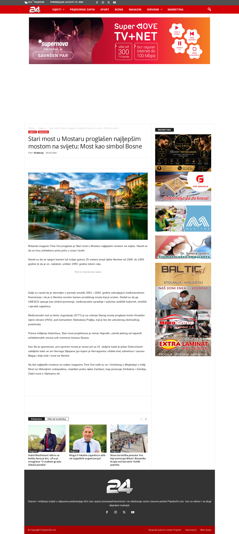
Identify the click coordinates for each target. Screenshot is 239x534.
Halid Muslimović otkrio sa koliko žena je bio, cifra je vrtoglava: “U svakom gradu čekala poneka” (44, 459)
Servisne (153, 9)
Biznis (119, 9)
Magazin (135, 9)
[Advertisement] (119, 96)
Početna (31, 128)
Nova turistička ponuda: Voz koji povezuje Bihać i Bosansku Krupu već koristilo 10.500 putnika (128, 459)
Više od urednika (56, 418)
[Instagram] (103, 2)
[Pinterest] (49, 163)
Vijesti (56, 9)
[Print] (83, 163)
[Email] (75, 163)
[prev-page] (141, 419)
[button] (209, 9)
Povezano (36, 418)
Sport (104, 9)
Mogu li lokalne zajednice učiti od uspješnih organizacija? (87, 456)
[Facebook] (97, 2)
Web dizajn (205, 529)
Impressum (191, 529)
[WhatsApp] (57, 163)
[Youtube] (114, 2)
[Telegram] (92, 163)
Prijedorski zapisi (82, 9)
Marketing (175, 9)
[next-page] (146, 419)
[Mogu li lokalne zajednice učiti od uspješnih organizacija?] (88, 439)
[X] (108, 2)
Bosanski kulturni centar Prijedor (165, 529)
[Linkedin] (66, 163)
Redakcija (39, 153)
